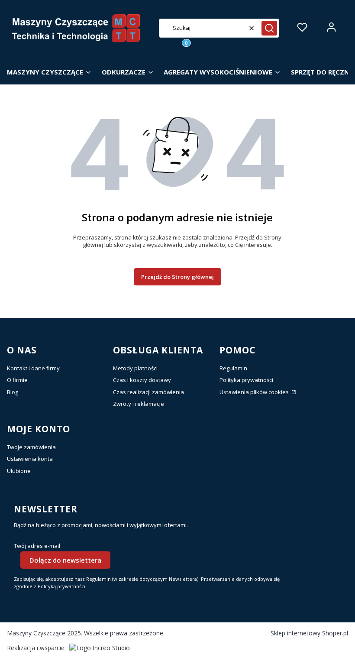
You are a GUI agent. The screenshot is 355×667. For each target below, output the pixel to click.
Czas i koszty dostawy (142, 380)
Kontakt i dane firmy (33, 368)
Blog (12, 392)
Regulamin (233, 368)
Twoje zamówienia (31, 447)
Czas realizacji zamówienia (148, 392)
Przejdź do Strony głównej (177, 277)
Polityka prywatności (246, 380)
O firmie (17, 380)
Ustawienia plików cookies (254, 392)
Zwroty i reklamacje (138, 404)
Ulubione (19, 471)
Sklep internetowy (309, 633)
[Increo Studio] (99, 648)
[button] (269, 28)
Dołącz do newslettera (65, 560)
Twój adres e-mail (37, 546)
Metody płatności (135, 368)
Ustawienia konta (30, 459)
